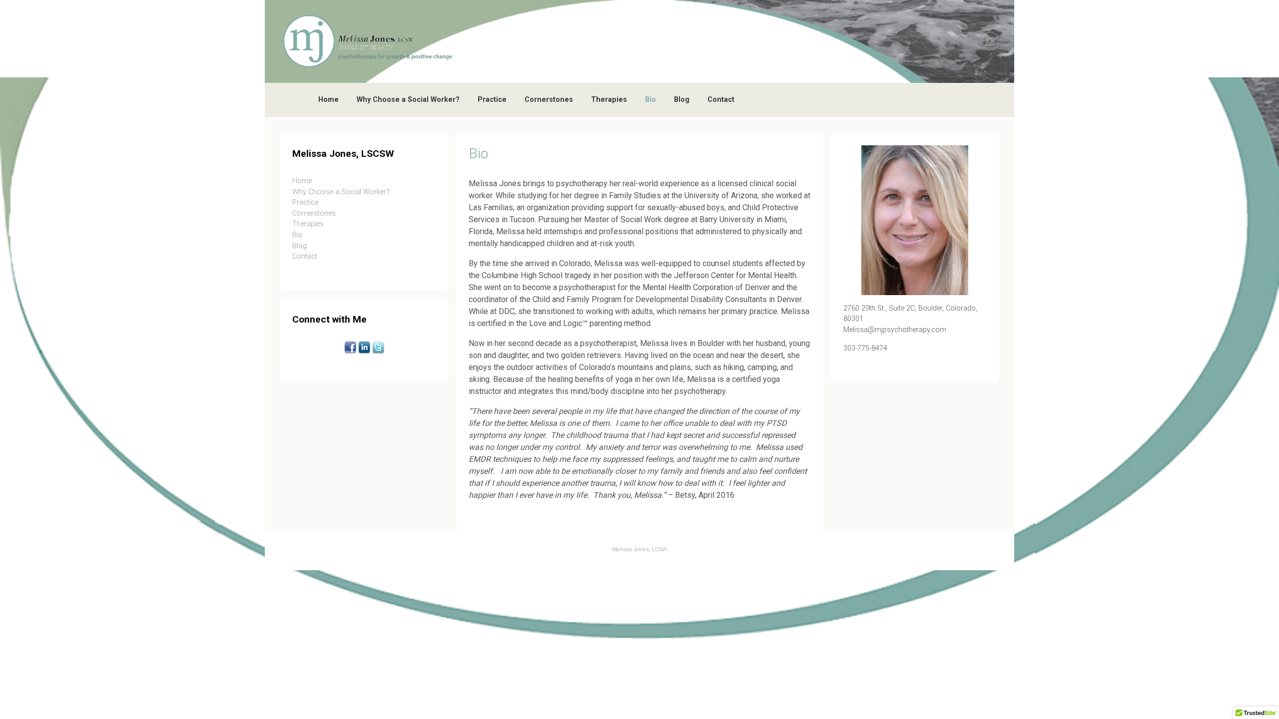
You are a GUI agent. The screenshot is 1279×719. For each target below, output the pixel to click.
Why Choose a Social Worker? (408, 99)
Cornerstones (549, 99)
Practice (492, 99)
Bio (650, 99)
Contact (720, 99)
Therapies (609, 99)
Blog (681, 99)
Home (328, 99)
